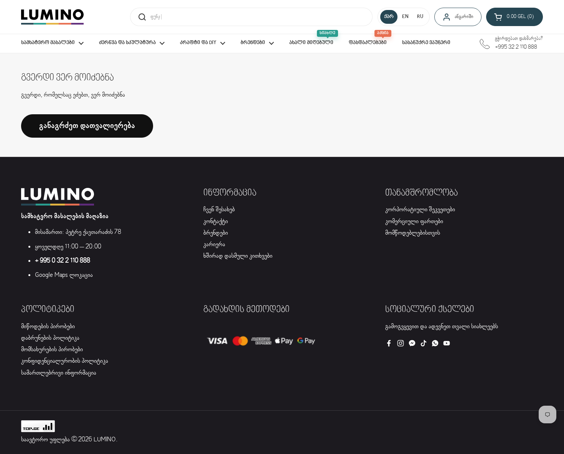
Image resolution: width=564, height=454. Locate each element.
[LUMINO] (52, 17)
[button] (514, 17)
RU (420, 17)
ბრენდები (215, 233)
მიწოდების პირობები (48, 326)
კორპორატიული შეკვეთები (420, 209)
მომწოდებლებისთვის (412, 233)
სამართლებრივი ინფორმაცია (58, 373)
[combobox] (251, 17)
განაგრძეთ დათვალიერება (87, 125)
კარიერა (214, 244)
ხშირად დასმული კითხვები (237, 256)
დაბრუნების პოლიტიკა (50, 338)
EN (405, 17)
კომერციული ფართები (414, 221)
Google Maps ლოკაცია (64, 275)
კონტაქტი (215, 221)
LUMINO (105, 439)
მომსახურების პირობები (52, 349)
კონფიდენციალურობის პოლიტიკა (64, 361)
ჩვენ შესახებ (219, 209)
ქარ (389, 17)
